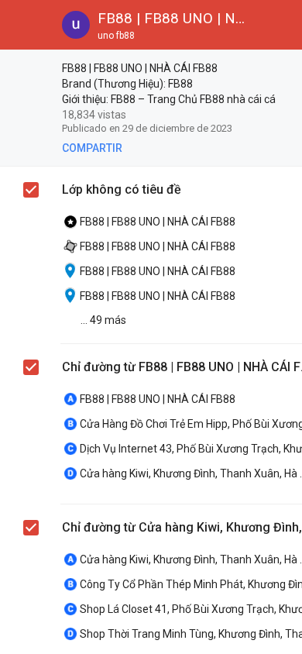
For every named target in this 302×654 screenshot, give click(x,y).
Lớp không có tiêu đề (121, 189)
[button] (24, 24)
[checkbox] (31, 70)
